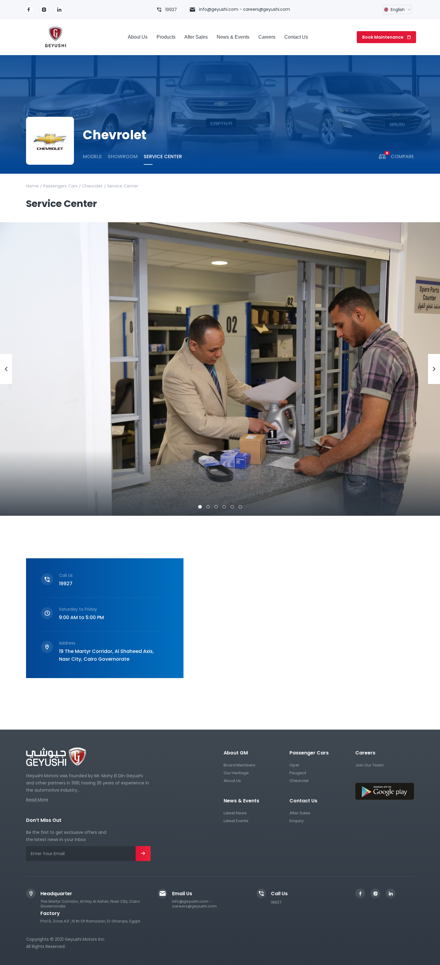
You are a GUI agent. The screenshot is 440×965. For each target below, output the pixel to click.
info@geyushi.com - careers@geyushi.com (244, 9)
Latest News (235, 813)
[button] (200, 507)
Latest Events (236, 821)
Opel (294, 765)
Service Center (163, 156)
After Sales (299, 813)
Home (32, 186)
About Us (232, 781)
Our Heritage (236, 773)
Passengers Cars (60, 186)
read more (37, 800)
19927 (171, 10)
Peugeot (297, 773)
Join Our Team (369, 765)
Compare (400, 156)
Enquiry (296, 821)
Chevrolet (92, 186)
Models (92, 156)
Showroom (123, 156)
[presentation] (6, 369)
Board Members (239, 765)
